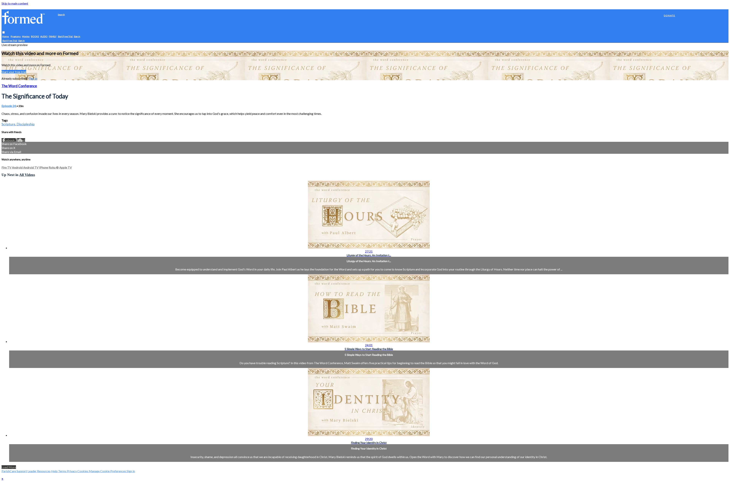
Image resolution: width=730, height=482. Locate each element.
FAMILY (52, 36)
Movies (26, 36)
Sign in (77, 36)
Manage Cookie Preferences (108, 471)
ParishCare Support (14, 471)
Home (5, 36)
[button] (3, 32)
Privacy (72, 471)
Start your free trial (14, 72)
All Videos (27, 175)
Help (54, 471)
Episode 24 (9, 106)
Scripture (8, 124)
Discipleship (26, 124)
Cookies (83, 471)
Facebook (8, 140)
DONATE (669, 15)
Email (21, 140)
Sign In (21, 40)
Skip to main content (15, 3)
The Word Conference (19, 86)
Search (61, 14)
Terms (62, 471)
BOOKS (35, 36)
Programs (16, 36)
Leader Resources (39, 471)
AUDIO (44, 36)
